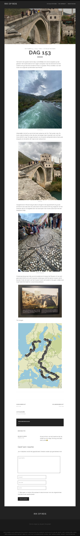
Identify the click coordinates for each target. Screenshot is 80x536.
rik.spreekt (48, 524)
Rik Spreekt (62, 3)
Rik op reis (10, 4)
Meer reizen (72, 3)
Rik (40, 48)
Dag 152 (18, 406)
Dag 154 (61, 406)
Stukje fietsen (52, 3)
